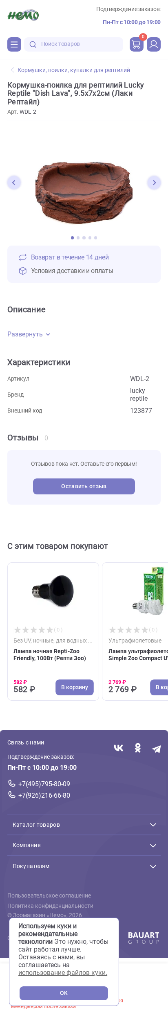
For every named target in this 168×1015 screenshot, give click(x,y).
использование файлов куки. (62, 973)
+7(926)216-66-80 (44, 795)
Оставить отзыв (83, 486)
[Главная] (23, 16)
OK (64, 993)
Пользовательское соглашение (49, 896)
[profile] (154, 44)
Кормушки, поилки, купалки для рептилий (74, 70)
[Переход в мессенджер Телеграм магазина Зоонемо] (157, 748)
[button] (13, 182)
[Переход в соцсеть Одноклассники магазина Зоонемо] (137, 748)
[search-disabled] (33, 44)
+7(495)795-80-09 (44, 784)
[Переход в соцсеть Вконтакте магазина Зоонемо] (118, 748)
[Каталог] (14, 44)
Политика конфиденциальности (50, 905)
